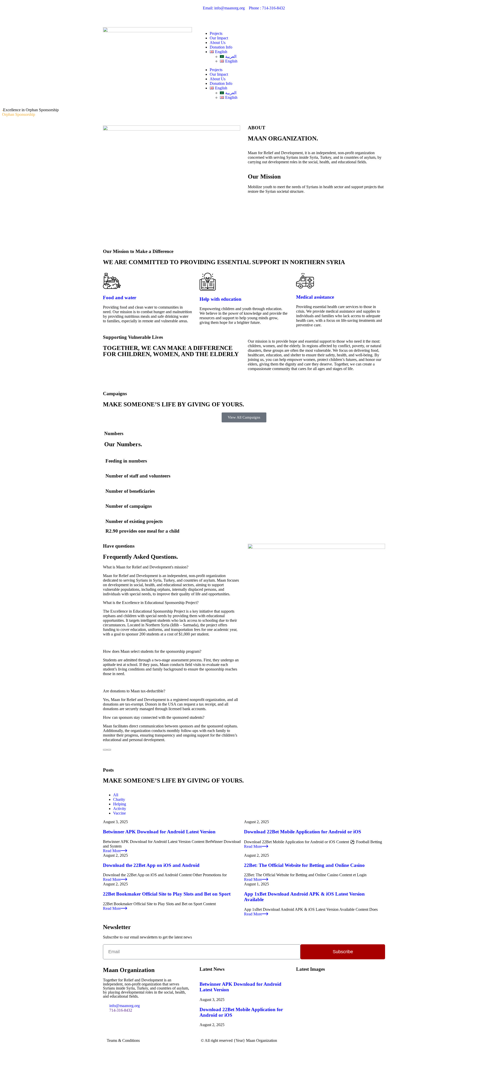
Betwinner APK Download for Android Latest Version (159, 831)
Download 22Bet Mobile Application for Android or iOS (302, 831)
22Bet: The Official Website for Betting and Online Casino (304, 865)
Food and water (119, 297)
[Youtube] (330, 12)
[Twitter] (316, 12)
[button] (171, 567)
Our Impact (219, 38)
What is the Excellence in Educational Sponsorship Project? (151, 602)
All (115, 795)
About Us (217, 42)
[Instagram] (343, 12)
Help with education (220, 299)
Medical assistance (315, 297)
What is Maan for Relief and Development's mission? (145, 567)
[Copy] (109, 750)
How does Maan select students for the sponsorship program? (152, 651)
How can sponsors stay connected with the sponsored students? (153, 717)
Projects (216, 33)
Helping (119, 804)
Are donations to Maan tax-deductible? (134, 691)
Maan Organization (261, 1040)
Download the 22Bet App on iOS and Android (151, 865)
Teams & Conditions (123, 1040)
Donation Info (221, 47)
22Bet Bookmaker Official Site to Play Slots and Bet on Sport (167, 894)
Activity (119, 808)
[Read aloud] (105, 750)
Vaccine (119, 813)
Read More (112, 851)
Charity (119, 799)
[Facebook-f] (302, 12)
